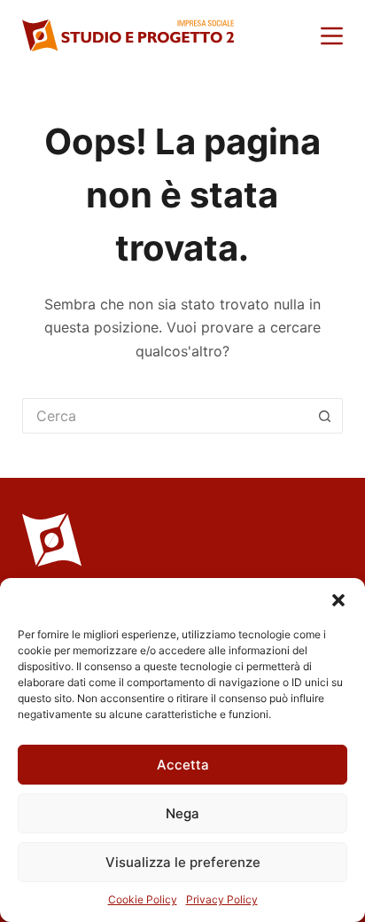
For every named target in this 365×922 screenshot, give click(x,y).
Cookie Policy (142, 899)
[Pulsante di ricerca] (325, 416)
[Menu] (332, 36)
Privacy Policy (222, 899)
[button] (338, 600)
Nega (182, 813)
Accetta (183, 764)
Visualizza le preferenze (182, 862)
